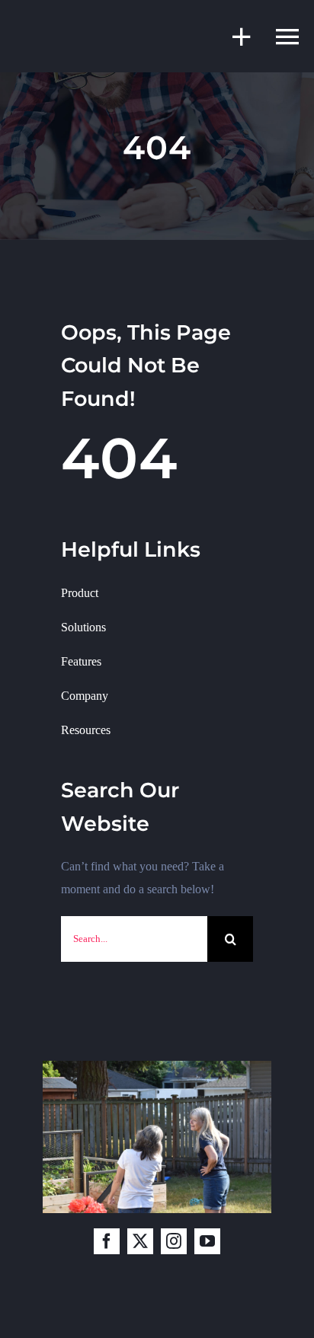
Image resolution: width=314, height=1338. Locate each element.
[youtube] (207, 1241)
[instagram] (174, 1241)
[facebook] (107, 1241)
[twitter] (140, 1241)
